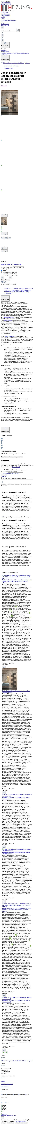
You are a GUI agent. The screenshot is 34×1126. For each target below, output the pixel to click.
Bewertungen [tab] (7, 293)
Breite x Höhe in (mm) (7, 267)
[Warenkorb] (2, 33)
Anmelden (3, 50)
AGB (14, 1115)
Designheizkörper (9, 317)
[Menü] (2, 27)
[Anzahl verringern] (2, 277)
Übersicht (3, 53)
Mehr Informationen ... (22, 1121)
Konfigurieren (10, 1123)
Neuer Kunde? (16, 467)
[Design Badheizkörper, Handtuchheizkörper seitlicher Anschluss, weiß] (17, 796)
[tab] (18, 290)
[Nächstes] (6, 215)
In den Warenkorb (5, 279)
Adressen (18, 53)
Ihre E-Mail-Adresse (6, 470)
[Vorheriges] (2, 215)
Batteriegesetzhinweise (7, 1084)
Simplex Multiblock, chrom (10, 273)
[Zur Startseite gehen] (16, 11)
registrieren (6, 51)
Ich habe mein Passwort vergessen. (10, 473)
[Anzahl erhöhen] (10, 277)
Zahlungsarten (25, 53)
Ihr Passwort (4, 471)
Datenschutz (10, 1115)
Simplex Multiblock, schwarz (10, 275)
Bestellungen (4, 54)
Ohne (4, 270)
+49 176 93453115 (6, 3)
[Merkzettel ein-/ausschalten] (3, 282)
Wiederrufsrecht (5, 1086)
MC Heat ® (4, 86)
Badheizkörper (8, 320)
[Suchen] (18, 30)
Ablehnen (3, 1123)
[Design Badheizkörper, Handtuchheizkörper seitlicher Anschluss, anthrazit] (9, 689)
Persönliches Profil (11, 53)
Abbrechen (3, 476)
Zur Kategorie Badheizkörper (8, 20)
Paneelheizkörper (9, 336)
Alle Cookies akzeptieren (21, 1123)
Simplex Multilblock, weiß (10, 272)
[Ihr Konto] (2, 40)
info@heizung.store (6, 4)
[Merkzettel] (2, 38)
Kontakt (3, 1081)
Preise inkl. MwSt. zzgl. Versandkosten (11, 264)
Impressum (3, 1115)
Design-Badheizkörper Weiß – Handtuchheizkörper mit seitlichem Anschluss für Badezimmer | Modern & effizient (16, 581)
